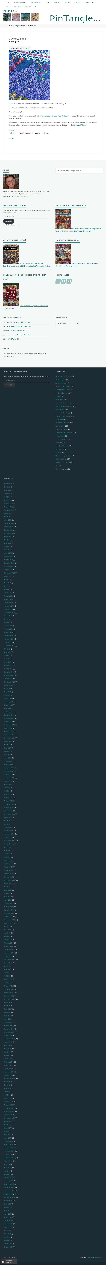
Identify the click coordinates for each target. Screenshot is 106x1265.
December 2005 (9, 1187)
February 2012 (8, 943)
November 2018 (9, 718)
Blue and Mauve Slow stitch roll (19, 322)
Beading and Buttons (62, 390)
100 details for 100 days (63, 376)
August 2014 (8, 844)
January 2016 (8, 801)
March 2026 (8, 500)
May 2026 (7, 494)
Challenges (59, 400)
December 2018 (9, 715)
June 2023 (7, 583)
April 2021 (7, 659)
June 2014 (7, 850)
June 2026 (7, 490)
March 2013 (8, 900)
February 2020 (8, 702)
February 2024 (8, 556)
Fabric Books (59, 419)
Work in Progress (61, 469)
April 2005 (7, 1211)
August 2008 (8, 1082)
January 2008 (8, 1105)
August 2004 (8, 1227)
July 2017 (7, 745)
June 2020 (7, 692)
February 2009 (8, 1062)
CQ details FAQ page (80, 125)
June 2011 (7, 969)
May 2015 (7, 824)
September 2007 (9, 1118)
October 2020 (8, 679)
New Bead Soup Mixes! (16, 331)
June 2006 (7, 1168)
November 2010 (9, 993)
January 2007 (8, 1144)
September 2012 (9, 920)
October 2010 (8, 996)
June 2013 (7, 890)
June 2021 (7, 652)
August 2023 (8, 576)
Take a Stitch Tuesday (62, 462)
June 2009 (7, 1049)
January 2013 (8, 907)
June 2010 (7, 1009)
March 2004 (8, 1244)
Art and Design (60, 383)
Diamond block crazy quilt (63, 416)
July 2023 (7, 580)
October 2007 (8, 1115)
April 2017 (7, 755)
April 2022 (7, 622)
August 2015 (8, 817)
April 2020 (7, 695)
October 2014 (8, 837)
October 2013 (8, 877)
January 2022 (8, 632)
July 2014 (7, 847)
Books (57, 396)
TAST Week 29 (14, 339)
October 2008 (8, 1075)
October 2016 (8, 774)
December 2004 (9, 1221)
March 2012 (8, 940)
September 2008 (9, 1078)
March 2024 (8, 553)
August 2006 (8, 1161)
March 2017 (8, 758)
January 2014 (8, 867)
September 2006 (9, 1158)
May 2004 (7, 1237)
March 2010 (8, 1019)
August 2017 (8, 741)
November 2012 (9, 913)
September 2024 (9, 533)
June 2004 (7, 1234)
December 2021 (9, 636)
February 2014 (8, 864)
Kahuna (90, 1257)
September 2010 (9, 999)
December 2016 (9, 768)
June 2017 (7, 748)
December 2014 (9, 831)
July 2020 (7, 689)
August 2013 (8, 884)
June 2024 (7, 543)
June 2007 (7, 1128)
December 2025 (9, 510)
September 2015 (9, 814)
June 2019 (7, 708)
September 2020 (9, 682)
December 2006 (9, 1148)
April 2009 (7, 1055)
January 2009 (8, 1065)
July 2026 (7, 487)
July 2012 (7, 926)
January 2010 (8, 1026)
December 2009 (9, 1029)
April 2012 (7, 936)
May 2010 (7, 1012)
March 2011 (8, 979)
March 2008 (8, 1098)
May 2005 (7, 1207)
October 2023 (8, 570)
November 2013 (9, 874)
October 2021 (8, 642)
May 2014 (7, 854)
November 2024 (9, 527)
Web (56, 466)
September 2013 (9, 880)
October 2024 (8, 530)
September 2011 (9, 960)
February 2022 (8, 629)
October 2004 (8, 1224)
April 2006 (7, 1174)
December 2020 (9, 672)
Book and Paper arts (62, 393)
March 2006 (8, 1178)
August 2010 (8, 1003)
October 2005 (8, 1194)
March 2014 (8, 860)
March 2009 (8, 1059)
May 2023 (7, 586)
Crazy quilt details (19, 26)
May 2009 (7, 1052)
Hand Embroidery (61, 429)
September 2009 (9, 1039)
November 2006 (9, 1151)
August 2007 (8, 1121)
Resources (59, 449)
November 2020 (9, 675)
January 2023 (8, 599)
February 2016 (8, 798)
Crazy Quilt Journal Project (64, 406)
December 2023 (9, 563)
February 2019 (8, 712)
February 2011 (8, 983)
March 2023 (8, 593)
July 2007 (7, 1125)
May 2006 (7, 1171)
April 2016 (7, 791)
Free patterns (60, 426)
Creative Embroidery (62, 413)
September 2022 (9, 613)
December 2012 (9, 910)
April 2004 (7, 1240)
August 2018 (8, 728)
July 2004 (7, 1230)
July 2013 (7, 887)
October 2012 (8, 917)
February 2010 (8, 1022)
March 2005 (8, 1214)
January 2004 (8, 1247)
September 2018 (9, 725)
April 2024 (7, 550)
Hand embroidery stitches (63, 433)
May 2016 (7, 788)
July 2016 (7, 784)
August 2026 (8, 484)
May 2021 (7, 655)
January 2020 (8, 705)
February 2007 (8, 1141)
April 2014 (7, 857)
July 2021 (7, 649)
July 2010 (7, 1006)
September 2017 (9, 738)
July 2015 (7, 821)
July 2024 (7, 540)
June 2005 (7, 1204)
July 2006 (7, 1164)
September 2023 (9, 573)
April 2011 (7, 976)
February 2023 (8, 596)
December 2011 (9, 950)
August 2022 (8, 616)
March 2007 (8, 1138)
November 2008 (9, 1072)
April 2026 (7, 497)
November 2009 (9, 1032)
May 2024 (7, 546)
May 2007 (7, 1131)
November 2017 (9, 735)
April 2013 (7, 897)
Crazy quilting (59, 410)
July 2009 (7, 1045)
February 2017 (8, 761)
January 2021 (8, 669)
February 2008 (8, 1102)
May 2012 (7, 933)
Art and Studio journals (62, 386)
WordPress (98, 1257)
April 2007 (7, 1135)
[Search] (35, 7)
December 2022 (9, 603)
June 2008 (7, 1088)
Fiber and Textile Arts (62, 423)
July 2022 (7, 619)
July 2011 (7, 966)
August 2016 (8, 781)
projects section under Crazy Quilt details (56, 116)
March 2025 (8, 520)
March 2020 (8, 698)
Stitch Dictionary (61, 459)
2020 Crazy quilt (60, 380)
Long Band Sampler (61, 446)
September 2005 (9, 1197)
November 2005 (9, 1191)
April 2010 (7, 1016)
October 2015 (8, 811)
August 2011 (8, 963)
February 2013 (8, 903)
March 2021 (8, 662)
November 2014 (9, 834)
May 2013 (7, 893)
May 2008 (7, 1092)
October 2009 (8, 1036)
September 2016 (9, 778)
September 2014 (9, 841)
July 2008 (7, 1085)
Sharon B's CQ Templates (63, 456)
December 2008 (9, 1069)
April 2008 (7, 1095)
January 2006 (8, 1184)
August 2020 (8, 685)
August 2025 (8, 513)
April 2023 (7, 589)
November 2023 (9, 566)
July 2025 (7, 517)
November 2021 (9, 639)
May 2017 (7, 751)
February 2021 (8, 665)
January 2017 (8, 765)
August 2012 (8, 923)
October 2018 (8, 722)
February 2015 (8, 827)
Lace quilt (58, 443)
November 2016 (9, 771)
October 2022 (8, 609)
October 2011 (8, 956)
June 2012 (7, 930)
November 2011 (9, 953)
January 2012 (8, 946)
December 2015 (9, 804)
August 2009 (8, 1042)
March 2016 (8, 794)
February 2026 (8, 504)
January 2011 (8, 986)
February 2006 (8, 1181)
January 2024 (8, 560)
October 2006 (8, 1154)
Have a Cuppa (60, 436)
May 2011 (7, 973)
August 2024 (8, 537)
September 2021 (9, 646)
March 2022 (8, 626)
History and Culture (61, 439)
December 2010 (9, 989)
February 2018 (8, 731)
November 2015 (9, 808)
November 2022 (9, 606)
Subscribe (8, 221)
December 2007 (9, 1108)
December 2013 (9, 870)
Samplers (58, 452)
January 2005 (8, 1217)
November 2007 (9, 1111)
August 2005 (8, 1201)
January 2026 (8, 507)
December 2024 (9, 523)
